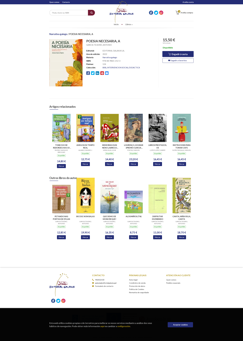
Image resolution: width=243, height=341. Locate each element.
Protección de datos (137, 286)
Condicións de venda (137, 283)
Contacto (66, 2)
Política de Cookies (136, 289)
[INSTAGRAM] (161, 13)
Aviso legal (133, 280)
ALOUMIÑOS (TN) (133, 216)
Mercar (61, 166)
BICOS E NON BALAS (85, 216)
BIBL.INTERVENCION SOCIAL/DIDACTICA (121, 67)
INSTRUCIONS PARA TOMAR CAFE (182, 146)
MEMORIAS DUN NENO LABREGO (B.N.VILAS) (109, 146)
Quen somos (54, 2)
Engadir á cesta (179, 54)
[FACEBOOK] (151, 13)
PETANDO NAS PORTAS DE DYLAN (61, 217)
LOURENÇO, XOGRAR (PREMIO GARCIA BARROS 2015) (133, 146)
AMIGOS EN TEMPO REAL (85, 146)
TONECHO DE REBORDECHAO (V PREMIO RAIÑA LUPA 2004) (61, 146)
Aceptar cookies (180, 325)
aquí (102, 326)
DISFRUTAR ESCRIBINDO (157, 217)
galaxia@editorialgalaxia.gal (105, 283)
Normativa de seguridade (139, 292)
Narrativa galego (58, 34)
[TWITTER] (156, 13)
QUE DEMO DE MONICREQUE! (109, 217)
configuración (123, 326)
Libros (128, 24)
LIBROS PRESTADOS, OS (157, 146)
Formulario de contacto (104, 286)
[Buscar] (91, 13)
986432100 (99, 280)
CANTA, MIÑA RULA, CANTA (182, 217)
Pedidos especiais (173, 283)
